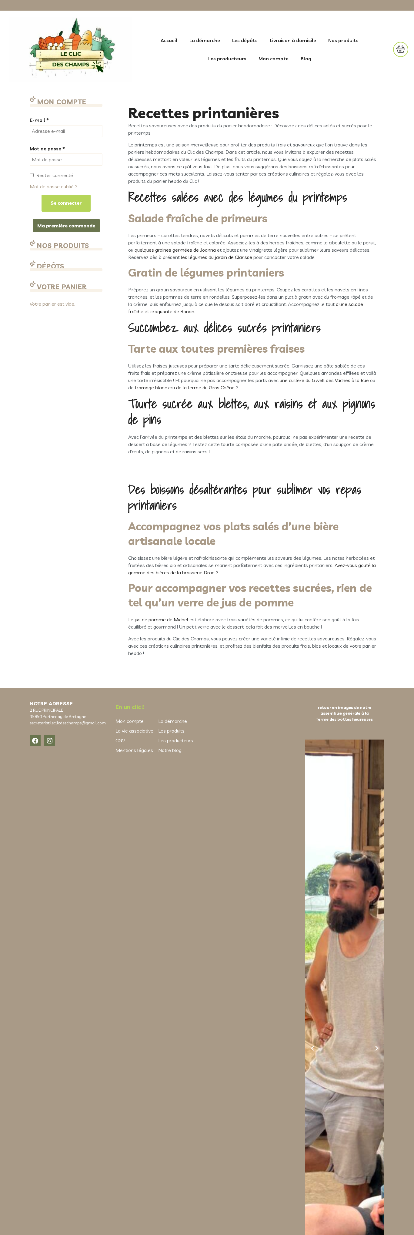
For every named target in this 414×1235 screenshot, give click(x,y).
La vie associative (134, 731)
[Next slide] (376, 1048)
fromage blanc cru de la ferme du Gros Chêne (185, 387)
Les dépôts (245, 40)
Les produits (171, 731)
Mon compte (274, 58)
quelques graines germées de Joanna (175, 250)
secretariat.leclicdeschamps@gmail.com (68, 723)
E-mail (39, 120)
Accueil (169, 40)
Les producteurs (227, 58)
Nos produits (343, 40)
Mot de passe (47, 149)
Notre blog (170, 750)
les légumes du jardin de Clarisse (216, 257)
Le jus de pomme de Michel (158, 619)
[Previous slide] (312, 1048)
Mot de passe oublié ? (54, 186)
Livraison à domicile (293, 40)
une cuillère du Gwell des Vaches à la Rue (324, 380)
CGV (120, 740)
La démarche (204, 40)
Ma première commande (66, 226)
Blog (306, 58)
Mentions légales (134, 750)
